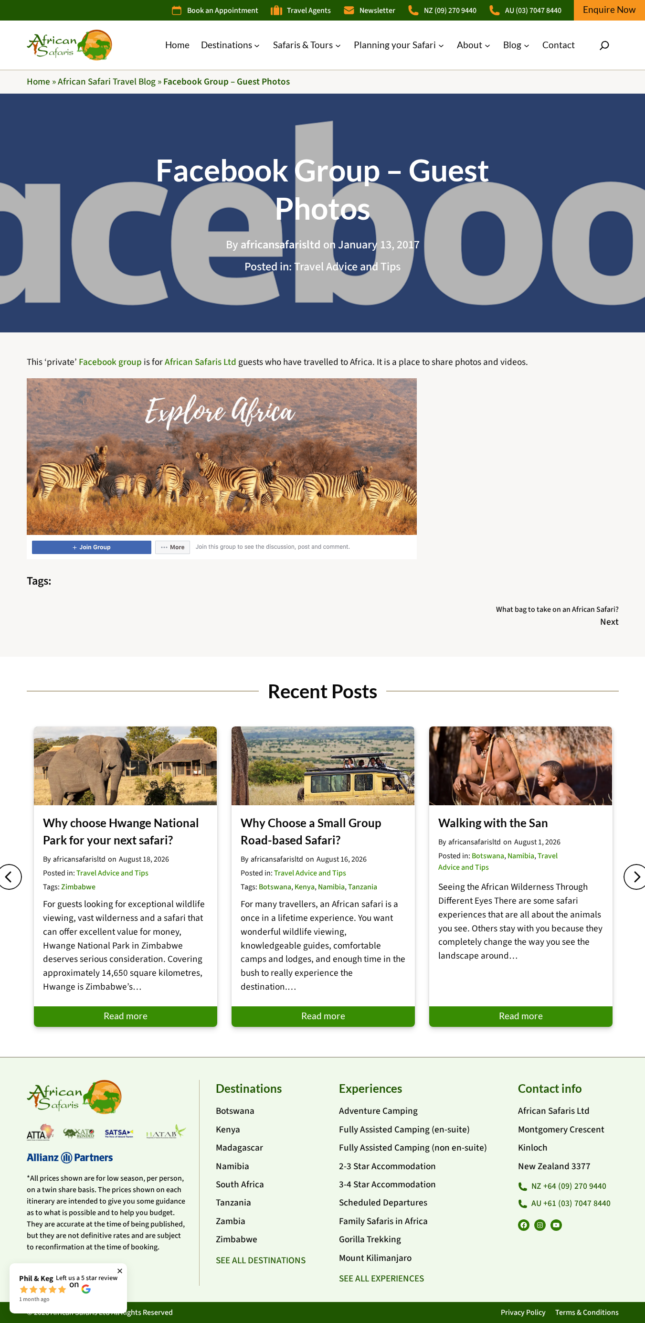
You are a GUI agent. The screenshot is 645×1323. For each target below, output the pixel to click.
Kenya (305, 887)
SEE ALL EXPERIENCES (381, 1278)
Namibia (331, 887)
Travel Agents (309, 10)
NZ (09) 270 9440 (450, 10)
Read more (126, 1015)
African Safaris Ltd (200, 362)
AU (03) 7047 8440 (533, 10)
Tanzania (362, 887)
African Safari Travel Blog (107, 81)
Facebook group (110, 362)
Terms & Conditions (587, 1312)
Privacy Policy (523, 1312)
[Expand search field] (604, 45)
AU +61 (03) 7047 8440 (571, 1203)
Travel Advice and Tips (347, 266)
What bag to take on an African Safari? (557, 609)
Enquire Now (609, 9)
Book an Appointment (222, 10)
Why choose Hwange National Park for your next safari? (121, 831)
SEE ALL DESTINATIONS (261, 1260)
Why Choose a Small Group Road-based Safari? (311, 831)
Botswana (275, 887)
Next (609, 622)
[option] (125, 876)
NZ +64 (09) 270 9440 (568, 1186)
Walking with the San (493, 823)
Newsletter (377, 10)
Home (38, 81)
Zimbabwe (78, 887)
